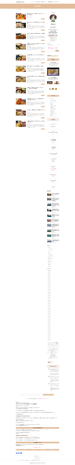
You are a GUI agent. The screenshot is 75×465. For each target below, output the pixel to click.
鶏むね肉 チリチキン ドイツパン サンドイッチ (53, 358)
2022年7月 (49, 336)
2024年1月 (49, 308)
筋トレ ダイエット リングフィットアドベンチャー (53, 353)
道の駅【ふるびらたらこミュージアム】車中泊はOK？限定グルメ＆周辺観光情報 (55, 220)
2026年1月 (49, 281)
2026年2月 (49, 279)
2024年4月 (49, 303)
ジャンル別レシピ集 (53, 100)
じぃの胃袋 (53, 186)
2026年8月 (49, 270)
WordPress (33, 463)
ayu (56, 378)
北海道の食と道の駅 (50, 258)
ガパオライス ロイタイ (50, 347)
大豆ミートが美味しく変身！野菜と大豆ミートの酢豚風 (36, 33)
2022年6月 (49, 338)
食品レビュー (52, 114)
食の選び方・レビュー (54, 113)
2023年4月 (49, 322)
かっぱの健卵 (53, 147)
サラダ (54, 347)
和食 (54, 349)
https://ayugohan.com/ (33, 398)
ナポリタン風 (50, 348)
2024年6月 (49, 300)
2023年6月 (49, 319)
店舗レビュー (52, 110)
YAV (53, 167)
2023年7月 (49, 317)
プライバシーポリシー (38, 457)
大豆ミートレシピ (50, 350)
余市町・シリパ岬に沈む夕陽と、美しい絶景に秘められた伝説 (55, 194)
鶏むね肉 (56, 357)
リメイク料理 (49, 349)
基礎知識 (52, 107)
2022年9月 (49, 333)
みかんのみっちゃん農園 (53, 153)
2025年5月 (49, 289)
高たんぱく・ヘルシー (51, 256)
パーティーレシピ (53, 101)
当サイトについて (39, 460)
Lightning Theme (37, 463)
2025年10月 (49, 284)
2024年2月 (49, 306)
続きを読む (43, 40)
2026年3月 (49, 278)
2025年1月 (49, 292)
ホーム (17, 460)
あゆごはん (52, 98)
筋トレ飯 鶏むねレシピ (53, 356)
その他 (57, 343)
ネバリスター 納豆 (53, 348)
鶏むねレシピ (52, 357)
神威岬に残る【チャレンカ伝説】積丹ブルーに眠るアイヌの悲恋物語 (55, 215)
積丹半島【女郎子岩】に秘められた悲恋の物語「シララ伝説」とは (55, 230)
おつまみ (56, 342)
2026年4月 (49, 276)
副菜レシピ (52, 104)
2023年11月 (49, 311)
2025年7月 (49, 287)
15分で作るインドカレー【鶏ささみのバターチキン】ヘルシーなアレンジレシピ (54, 377)
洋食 (51, 351)
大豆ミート (57, 349)
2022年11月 (49, 330)
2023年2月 (49, 325)
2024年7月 (49, 298)
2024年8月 (49, 297)
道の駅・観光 (52, 111)
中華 (52, 349)
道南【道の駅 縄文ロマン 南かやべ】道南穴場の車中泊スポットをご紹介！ (54, 370)
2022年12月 (49, 328)
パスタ (57, 348)
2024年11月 (49, 295)
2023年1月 (49, 327)
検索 (57, 50)
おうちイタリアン (50, 342)
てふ (54, 160)
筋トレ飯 (53, 355)
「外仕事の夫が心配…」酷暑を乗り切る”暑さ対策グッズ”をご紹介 (55, 241)
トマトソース (56, 347)
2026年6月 (49, 273)
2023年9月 (49, 314)
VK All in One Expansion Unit (43, 463)
